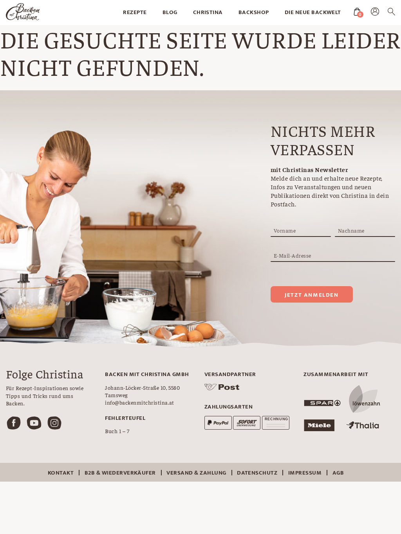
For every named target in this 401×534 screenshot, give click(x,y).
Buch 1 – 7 (117, 430)
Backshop (253, 12)
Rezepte (134, 12)
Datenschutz (257, 473)
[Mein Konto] (375, 13)
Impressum (305, 473)
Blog (170, 12)
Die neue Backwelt (313, 12)
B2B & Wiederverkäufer (120, 473)
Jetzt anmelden (311, 295)
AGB (338, 473)
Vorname (285, 230)
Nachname (351, 230)
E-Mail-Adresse (292, 255)
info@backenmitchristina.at (139, 402)
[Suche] (391, 13)
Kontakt (61, 473)
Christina (208, 12)
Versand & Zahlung (196, 473)
